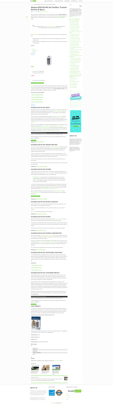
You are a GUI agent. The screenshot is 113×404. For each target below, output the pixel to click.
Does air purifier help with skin (74, 65)
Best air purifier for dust (36, 267)
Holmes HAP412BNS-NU (58, 111)
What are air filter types (73, 84)
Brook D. (37, 377)
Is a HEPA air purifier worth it (74, 69)
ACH (33, 207)
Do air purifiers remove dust (74, 24)
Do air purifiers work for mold (74, 28)
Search (70, 4)
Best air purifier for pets (40, 249)
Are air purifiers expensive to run (74, 66)
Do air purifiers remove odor (74, 35)
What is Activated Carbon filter (74, 81)
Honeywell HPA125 (45, 127)
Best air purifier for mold (36, 270)
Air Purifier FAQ (74, 0)
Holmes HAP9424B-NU (45, 188)
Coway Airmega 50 (37, 127)
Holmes (32, 85)
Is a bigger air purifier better (74, 54)
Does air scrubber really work (74, 45)
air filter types (48, 173)
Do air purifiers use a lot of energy (47, 235)
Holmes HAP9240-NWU (52, 242)
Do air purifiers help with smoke (74, 27)
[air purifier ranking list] (75, 107)
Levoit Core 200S (44, 126)
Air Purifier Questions (75, 76)
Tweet (27, 16)
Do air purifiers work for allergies (74, 25)
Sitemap (67, 399)
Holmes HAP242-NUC (43, 242)
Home (32, 4)
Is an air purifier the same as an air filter (75, 73)
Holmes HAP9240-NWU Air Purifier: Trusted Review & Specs (55, 372)
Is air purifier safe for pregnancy (74, 62)
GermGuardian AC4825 (52, 126)
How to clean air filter (73, 87)
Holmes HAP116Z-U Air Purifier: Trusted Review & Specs (34, 372)
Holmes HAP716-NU (58, 116)
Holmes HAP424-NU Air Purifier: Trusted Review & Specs (45, 372)
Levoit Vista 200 (57, 360)
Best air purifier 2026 (40, 141)
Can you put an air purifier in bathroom (75, 59)
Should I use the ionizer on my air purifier (76, 49)
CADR (34, 211)
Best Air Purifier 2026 (48, 0)
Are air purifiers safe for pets (74, 51)
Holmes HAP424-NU (54, 188)
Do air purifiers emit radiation (74, 68)
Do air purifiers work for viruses (74, 30)
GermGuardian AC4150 (45, 130)
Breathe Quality (35, 34)
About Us (80, 0)
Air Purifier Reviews (58, 0)
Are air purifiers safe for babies (74, 21)
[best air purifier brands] (75, 132)
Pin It (27, 17)
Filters (34, 52)
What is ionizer (72, 80)
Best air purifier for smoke (37, 265)
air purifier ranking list (51, 26)
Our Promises (66, 0)
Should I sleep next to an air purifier (75, 52)
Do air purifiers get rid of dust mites (75, 34)
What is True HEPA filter (73, 78)
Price (34, 49)
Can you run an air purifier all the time (75, 41)
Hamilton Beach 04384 (55, 130)
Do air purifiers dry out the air (74, 37)
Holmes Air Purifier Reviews (43, 11)
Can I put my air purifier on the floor (75, 58)
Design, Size (35, 50)
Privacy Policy (68, 395)
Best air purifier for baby (41, 230)
